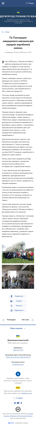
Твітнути (19, 305)
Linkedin (19, 301)
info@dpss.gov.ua (18, 364)
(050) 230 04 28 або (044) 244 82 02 (18, 357)
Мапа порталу (16, 328)
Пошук (31, 3)
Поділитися (19, 296)
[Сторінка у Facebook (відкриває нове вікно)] (15, 403)
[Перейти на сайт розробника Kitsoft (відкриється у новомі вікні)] (11, 423)
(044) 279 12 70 (18, 350)
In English (19, 398)
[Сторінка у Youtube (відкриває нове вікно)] (18, 403)
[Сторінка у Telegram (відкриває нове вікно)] (21, 403)
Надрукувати (18, 310)
